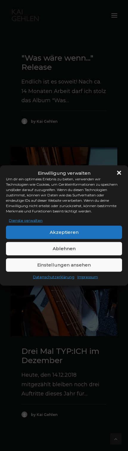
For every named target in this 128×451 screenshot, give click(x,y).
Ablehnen (64, 248)
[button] (119, 173)
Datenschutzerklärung (53, 277)
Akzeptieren (64, 232)
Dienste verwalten (26, 220)
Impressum (87, 277)
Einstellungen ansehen (64, 265)
